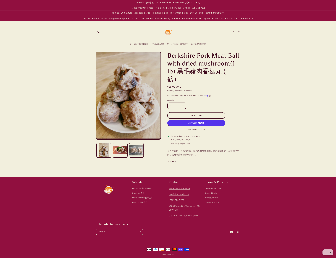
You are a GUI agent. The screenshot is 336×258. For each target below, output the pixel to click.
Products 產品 (138, 193)
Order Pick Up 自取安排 (142, 198)
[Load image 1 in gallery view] (103, 150)
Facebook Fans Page (179, 188)
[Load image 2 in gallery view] (120, 150)
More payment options (196, 129)
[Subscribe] (140, 232)
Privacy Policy (211, 198)
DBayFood (171, 254)
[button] (99, 32)
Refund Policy (211, 193)
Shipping (171, 91)
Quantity (170, 100)
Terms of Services (213, 188)
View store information (180, 144)
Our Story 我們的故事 (141, 188)
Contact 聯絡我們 (139, 202)
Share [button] (173, 162)
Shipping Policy (212, 202)
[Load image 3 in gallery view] (136, 150)
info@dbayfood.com (179, 194)
